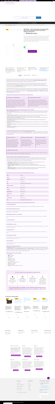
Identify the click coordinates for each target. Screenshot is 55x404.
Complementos (11, 20)
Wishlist (29, 386)
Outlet (36, 20)
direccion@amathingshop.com (45, 387)
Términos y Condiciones (20, 384)
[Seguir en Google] (45, 394)
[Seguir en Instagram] (43, 394)
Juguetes (31, 20)
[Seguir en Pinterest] (48, 394)
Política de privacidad (20, 386)
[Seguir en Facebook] (40, 394)
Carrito (29, 388)
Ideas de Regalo (10, 25)
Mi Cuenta (12, 0)
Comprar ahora (34, 22)
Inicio (2, 0)
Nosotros (5, 0)
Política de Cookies (19, 388)
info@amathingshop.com (10, 2)
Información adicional (27, 75)
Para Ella (14, 25)
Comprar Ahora (27, 356)
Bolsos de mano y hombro (16, 355)
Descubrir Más (39, 356)
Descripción (20, 75)
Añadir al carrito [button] (10, 315)
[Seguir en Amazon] (40, 397)
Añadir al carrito (32, 51)
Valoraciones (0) (34, 75)
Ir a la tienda (16, 370)
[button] (26, 48)
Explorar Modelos (39, 369)
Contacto (15, 0)
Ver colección (27, 370)
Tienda (9, 0)
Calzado (18, 20)
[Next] (20, 352)
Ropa (23, 20)
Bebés (27, 20)
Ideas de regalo (43, 20)
